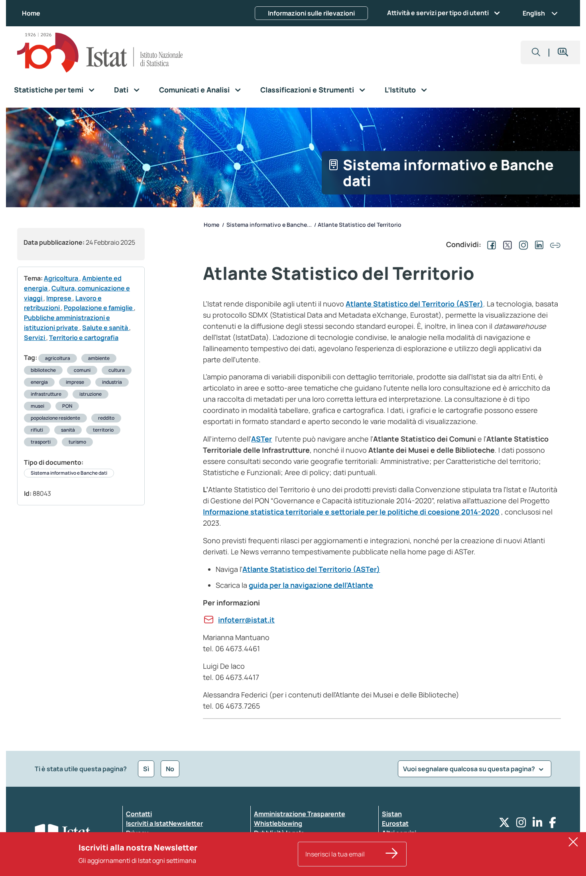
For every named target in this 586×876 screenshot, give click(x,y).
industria (112, 382)
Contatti (139, 813)
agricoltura (57, 358)
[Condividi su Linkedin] (538, 244)
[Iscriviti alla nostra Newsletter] (392, 854)
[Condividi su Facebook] (490, 244)
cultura (116, 370)
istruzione (90, 394)
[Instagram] (521, 824)
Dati (121, 89)
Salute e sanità (105, 327)
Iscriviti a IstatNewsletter (164, 823)
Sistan (392, 813)
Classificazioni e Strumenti (307, 89)
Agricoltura (61, 278)
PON (67, 406)
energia (39, 382)
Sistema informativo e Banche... (269, 224)
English (534, 13)
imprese (75, 382)
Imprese (59, 298)
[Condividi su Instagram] (522, 244)
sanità (68, 429)
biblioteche (43, 370)
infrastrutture (46, 394)
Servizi (35, 337)
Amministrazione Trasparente (299, 813)
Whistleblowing (278, 823)
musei (37, 406)
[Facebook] (552, 824)
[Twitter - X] (504, 824)
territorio (103, 429)
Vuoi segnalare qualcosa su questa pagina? (469, 768)
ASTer (261, 439)
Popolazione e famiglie (99, 307)
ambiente (99, 358)
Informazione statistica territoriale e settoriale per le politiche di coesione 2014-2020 (351, 512)
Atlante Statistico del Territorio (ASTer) (414, 303)
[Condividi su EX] (506, 244)
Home (31, 13)
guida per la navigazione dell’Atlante (311, 585)
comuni (82, 370)
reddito (106, 417)
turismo (77, 441)
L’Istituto (400, 89)
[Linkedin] (538, 824)
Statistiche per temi (48, 89)
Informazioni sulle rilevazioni (311, 13)
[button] (536, 52)
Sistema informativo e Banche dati (69, 472)
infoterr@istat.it (246, 620)
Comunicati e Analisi (194, 89)
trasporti (41, 441)
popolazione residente (55, 417)
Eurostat (395, 823)
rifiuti (37, 429)
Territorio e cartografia (83, 337)
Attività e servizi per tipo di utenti (438, 12)
